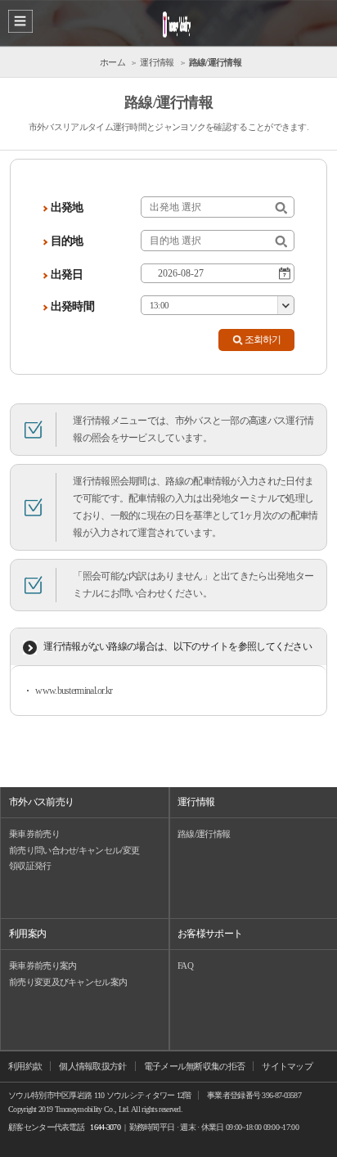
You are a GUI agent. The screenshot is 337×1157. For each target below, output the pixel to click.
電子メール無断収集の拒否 (194, 1066)
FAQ (185, 965)
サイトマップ (287, 1066)
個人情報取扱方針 (92, 1066)
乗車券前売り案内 (42, 965)
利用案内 (27, 933)
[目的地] (281, 242)
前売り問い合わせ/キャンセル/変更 (74, 850)
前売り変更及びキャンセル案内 (68, 982)
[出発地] (281, 208)
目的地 (67, 241)
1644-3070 (105, 1127)
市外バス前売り (41, 802)
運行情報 (195, 802)
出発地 (67, 207)
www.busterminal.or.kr (73, 690)
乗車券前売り (34, 834)
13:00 (159, 305)
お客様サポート (209, 933)
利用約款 (25, 1066)
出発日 (67, 274)
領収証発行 (30, 866)
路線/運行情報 (203, 834)
